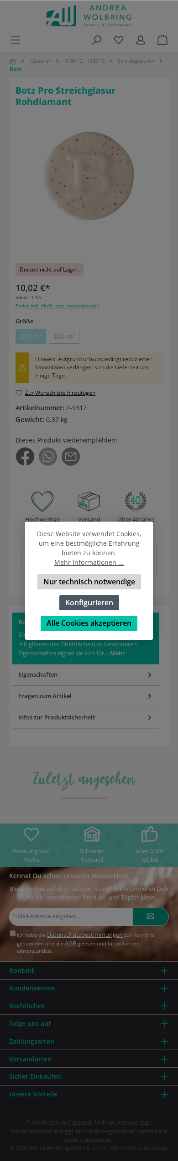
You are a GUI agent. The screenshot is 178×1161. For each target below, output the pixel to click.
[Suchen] (97, 39)
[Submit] (150, 917)
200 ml (33, 338)
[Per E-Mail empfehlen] (70, 456)
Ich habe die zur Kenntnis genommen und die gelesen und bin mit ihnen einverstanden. (85, 942)
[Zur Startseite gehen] (89, 16)
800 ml (66, 338)
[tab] (85, 718)
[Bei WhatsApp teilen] (48, 456)
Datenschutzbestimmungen (85, 934)
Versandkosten (30, 1131)
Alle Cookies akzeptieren (89, 623)
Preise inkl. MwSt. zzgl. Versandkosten (57, 306)
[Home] (13, 61)
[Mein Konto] (141, 39)
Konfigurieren (89, 602)
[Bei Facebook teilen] (25, 456)
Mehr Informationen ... (89, 562)
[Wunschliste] (119, 39)
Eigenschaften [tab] (38, 674)
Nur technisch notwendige (89, 582)
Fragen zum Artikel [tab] (45, 696)
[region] (89, 190)
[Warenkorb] (162, 39)
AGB (70, 943)
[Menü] (15, 39)
